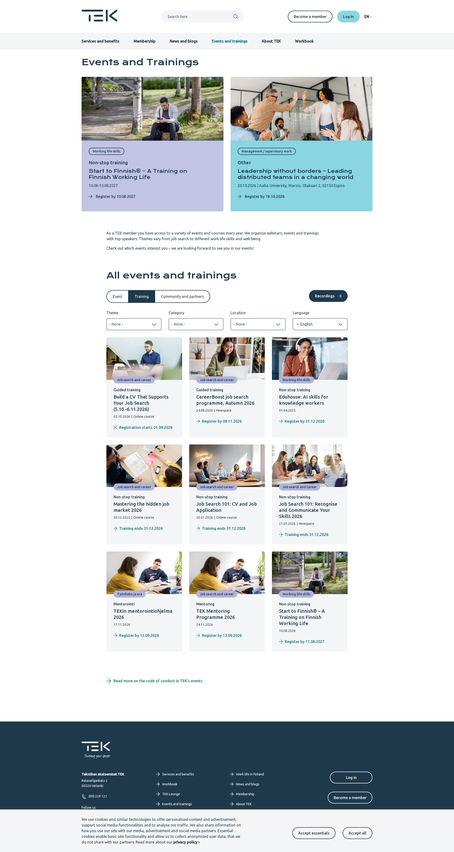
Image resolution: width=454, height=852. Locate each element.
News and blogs (184, 41)
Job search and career (134, 380)
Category (176, 313)
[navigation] (368, 16)
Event (117, 296)
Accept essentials (314, 833)
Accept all (358, 833)
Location (238, 313)
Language (301, 313)
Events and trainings (230, 41)
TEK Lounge (171, 794)
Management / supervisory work (267, 151)
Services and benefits (100, 41)
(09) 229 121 (98, 796)
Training (142, 296)
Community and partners (182, 296)
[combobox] (134, 324)
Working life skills (106, 151)
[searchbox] (134, 324)
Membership (145, 41)
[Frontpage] (100, 20)
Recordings (325, 296)
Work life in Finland (250, 774)
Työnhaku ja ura (129, 594)
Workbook (304, 41)
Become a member (310, 16)
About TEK (271, 41)
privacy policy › (186, 842)
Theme (112, 313)
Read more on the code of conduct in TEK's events (159, 681)
